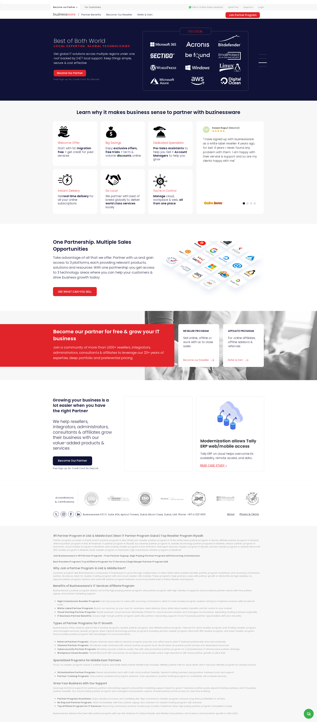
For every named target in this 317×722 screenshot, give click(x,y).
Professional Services (124, 62)
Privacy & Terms (249, 514)
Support (247, 7)
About (231, 514)
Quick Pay (233, 7)
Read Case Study (213, 466)
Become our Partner (64, 7)
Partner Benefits (91, 14)
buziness (64, 14)
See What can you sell (75, 292)
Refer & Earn (145, 14)
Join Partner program (243, 15)
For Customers (93, 7)
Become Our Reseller (119, 14)
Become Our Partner (70, 72)
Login (261, 7)
